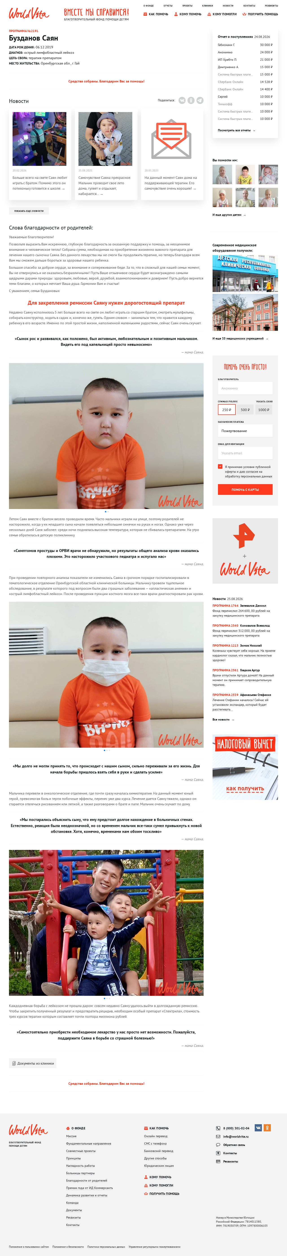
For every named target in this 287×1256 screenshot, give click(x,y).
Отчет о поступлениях (244, 36)
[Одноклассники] (191, 100)
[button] (105, 511)
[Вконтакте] (182, 100)
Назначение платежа (231, 421)
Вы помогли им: (225, 160)
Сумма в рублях (227, 401)
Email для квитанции (231, 444)
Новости (228, 598)
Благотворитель (228, 379)
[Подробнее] (245, 610)
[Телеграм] (200, 100)
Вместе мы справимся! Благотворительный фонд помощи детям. (96, 14)
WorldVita (29, 13)
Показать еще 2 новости (28, 211)
